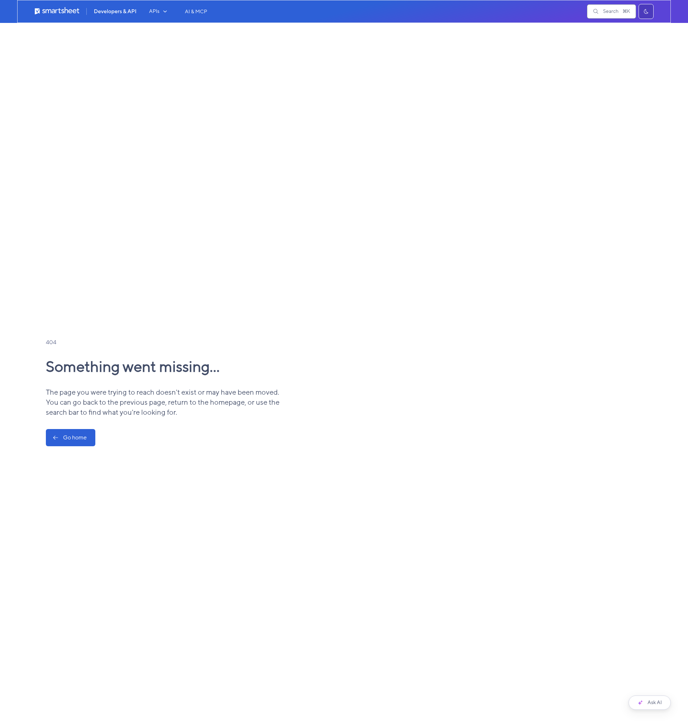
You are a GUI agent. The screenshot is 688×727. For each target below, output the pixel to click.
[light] (646, 11)
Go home (75, 438)
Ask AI (655, 702)
